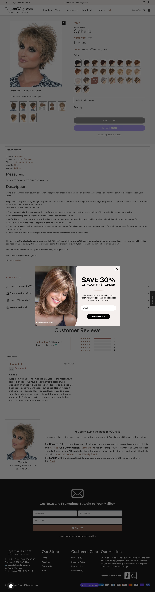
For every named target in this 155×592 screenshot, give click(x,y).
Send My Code (98, 317)
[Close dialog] (117, 269)
